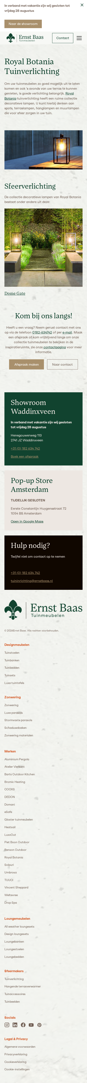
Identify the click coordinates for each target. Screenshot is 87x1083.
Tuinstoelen (11, 652)
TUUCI (8, 880)
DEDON (9, 797)
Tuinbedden (11, 667)
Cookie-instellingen (17, 1069)
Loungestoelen (14, 949)
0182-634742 (42, 332)
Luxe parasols (13, 712)
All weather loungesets (19, 926)
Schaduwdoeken (15, 727)
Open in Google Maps (27, 521)
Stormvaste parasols (18, 720)
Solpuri (9, 864)
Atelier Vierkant (14, 766)
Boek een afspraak (24, 456)
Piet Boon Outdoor (16, 842)
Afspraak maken (26, 364)
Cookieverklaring (15, 1062)
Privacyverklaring (15, 1054)
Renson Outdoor (15, 849)
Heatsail (9, 827)
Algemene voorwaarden (19, 1046)
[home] (24, 38)
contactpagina (55, 347)
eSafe (8, 812)
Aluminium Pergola (16, 759)
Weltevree (11, 895)
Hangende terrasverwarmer (22, 986)
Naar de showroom (23, 24)
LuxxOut (10, 834)
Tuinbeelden (12, 1001)
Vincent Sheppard (16, 887)
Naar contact (62, 364)
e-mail (67, 332)
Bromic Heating (14, 782)
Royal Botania (13, 857)
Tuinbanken (11, 660)
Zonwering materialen (18, 735)
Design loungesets (16, 934)
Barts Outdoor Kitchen (19, 774)
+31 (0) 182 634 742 (25, 448)
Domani (9, 804)
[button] (78, 38)
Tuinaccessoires (15, 994)
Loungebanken (14, 941)
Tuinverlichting (14, 979)
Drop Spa (10, 902)
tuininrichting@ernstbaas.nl (32, 581)
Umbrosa (10, 872)
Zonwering (11, 705)
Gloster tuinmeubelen (18, 819)
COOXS (9, 789)
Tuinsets (9, 675)
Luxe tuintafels (14, 683)
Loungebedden (14, 956)
